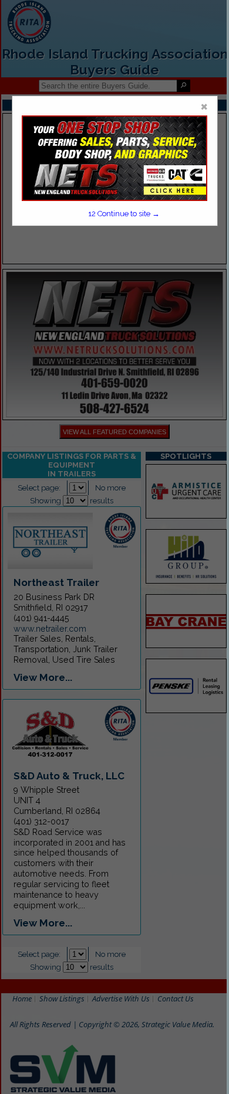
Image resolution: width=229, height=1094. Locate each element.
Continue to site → (124, 213)
